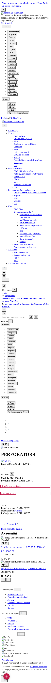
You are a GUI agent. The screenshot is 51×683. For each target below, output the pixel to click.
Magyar (12, 70)
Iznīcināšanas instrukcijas (19, 603)
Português (13, 79)
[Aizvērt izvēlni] (14, 290)
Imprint (11, 623)
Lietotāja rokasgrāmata (11, 486)
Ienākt (4, 118)
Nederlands (13, 73)
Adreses (25, 298)
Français (12, 55)
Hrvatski (12, 58)
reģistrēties (10, 296)
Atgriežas (14, 301)
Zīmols (11, 605)
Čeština (12, 37)
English (12, 49)
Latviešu (12, 64)
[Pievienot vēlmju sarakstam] (4, 444)
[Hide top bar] (3, 10)
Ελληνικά (12, 94)
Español (12, 52)
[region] (25, 445)
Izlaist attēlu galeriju (10, 440)
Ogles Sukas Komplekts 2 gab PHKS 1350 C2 (23, 568)
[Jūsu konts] (4, 286)
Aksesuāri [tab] (11, 524)
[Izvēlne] (4, 272)
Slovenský (13, 85)
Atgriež (11, 600)
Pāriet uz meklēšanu (33, 3)
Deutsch (12, 43)
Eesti (11, 46)
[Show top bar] (4, 310)
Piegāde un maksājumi (18, 597)
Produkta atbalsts (8, 493)
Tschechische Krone (18, 113)
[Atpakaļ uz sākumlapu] (12, 13)
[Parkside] (25, 461)
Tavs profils (15, 298)
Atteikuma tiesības (16, 626)
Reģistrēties (15, 118)
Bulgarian (12, 34)
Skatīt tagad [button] (6, 23)
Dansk (11, 40)
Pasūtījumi (34, 298)
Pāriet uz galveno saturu (13, 3)
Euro (11, 107)
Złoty (12, 110)
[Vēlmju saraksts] (3, 283)
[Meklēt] (5, 280)
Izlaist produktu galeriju (11, 529)
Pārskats (6, 298)
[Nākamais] (5, 268)
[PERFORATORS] (10, 447)
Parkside (18, 510)
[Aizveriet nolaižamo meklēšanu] (36, 317)
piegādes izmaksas (38, 667)
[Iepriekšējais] (5, 125)
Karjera (11, 608)
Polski (11, 76)
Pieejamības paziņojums (18, 629)
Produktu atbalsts (15, 594)
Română (12, 82)
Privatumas (13, 621)
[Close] (4, 313)
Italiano (12, 61)
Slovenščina (14, 31)
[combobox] (15, 317)
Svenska (12, 91)
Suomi (11, 88)
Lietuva (12, 67)
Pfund (12, 104)
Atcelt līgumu (7, 660)
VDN (10, 618)
